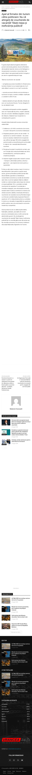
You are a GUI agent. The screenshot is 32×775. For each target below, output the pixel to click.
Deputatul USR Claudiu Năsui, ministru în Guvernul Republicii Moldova (20, 625)
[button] (2, 2)
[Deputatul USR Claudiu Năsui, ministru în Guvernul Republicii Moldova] (6, 626)
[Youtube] (22, 760)
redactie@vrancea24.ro (14, 749)
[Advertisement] (16, 295)
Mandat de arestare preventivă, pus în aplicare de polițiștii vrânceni (20, 608)
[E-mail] (23, 34)
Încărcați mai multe (15, 632)
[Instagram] (14, 760)
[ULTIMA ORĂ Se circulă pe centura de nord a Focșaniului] (6, 601)
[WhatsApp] (19, 34)
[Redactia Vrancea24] (3, 30)
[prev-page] (3, 448)
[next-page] (5, 448)
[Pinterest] (16, 34)
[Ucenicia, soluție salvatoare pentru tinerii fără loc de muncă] (6, 442)
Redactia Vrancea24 (9, 30)
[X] (12, 34)
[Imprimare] (27, 34)
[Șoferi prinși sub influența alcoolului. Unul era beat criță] (6, 618)
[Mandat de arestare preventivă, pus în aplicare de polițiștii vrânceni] (6, 609)
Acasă (3, 7)
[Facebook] (8, 34)
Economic (7, 7)
